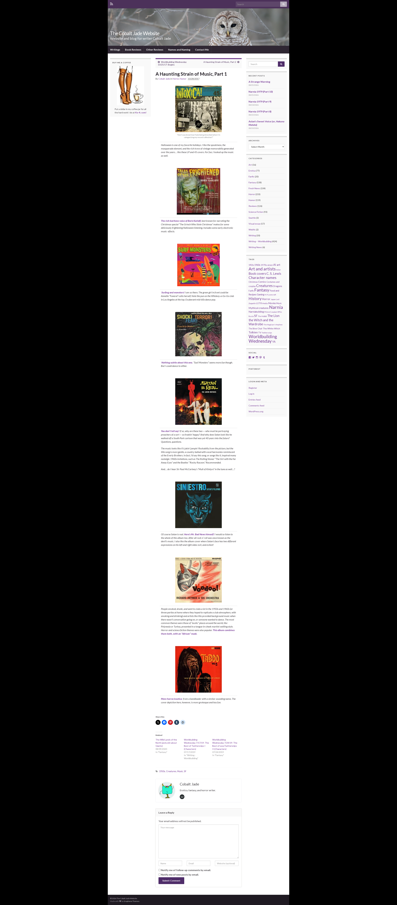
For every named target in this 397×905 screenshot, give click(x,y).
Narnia (276, 307)
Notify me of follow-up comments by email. (186, 870)
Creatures (171, 771)
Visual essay (255, 223)
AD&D (270, 265)
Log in (251, 393)
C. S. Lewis (273, 273)
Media (265, 303)
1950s (162, 771)
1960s (257, 265)
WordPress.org (256, 411)
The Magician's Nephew (272, 325)
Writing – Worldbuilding (260, 241)
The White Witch (271, 328)
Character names (262, 277)
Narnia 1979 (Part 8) (260, 111)
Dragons (277, 286)
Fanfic (251, 176)
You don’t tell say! (170, 430)
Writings (115, 49)
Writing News (255, 247)
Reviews (253, 206)
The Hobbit (262, 316)
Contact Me (202, 49)
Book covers (257, 273)
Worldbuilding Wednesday (263, 339)
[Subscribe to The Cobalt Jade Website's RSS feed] (111, 3)
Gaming (260, 294)
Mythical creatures (259, 307)
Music (180, 771)
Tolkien (253, 332)
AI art (276, 264)
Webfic (252, 229)
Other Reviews (154, 49)
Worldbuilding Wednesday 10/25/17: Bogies (172, 63)
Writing (252, 235)
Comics (262, 281)
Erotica (252, 170)
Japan (273, 299)
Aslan (278, 270)
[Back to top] (390, 898)
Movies (272, 303)
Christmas (253, 282)
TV (259, 332)
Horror (176, 78)
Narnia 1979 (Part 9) (260, 101)
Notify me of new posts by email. (180, 874)
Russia (251, 316)
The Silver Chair (255, 328)
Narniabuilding (256, 311)
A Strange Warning (259, 81)
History (255, 298)
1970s (264, 265)
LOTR (259, 303)
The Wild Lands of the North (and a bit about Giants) (166, 742)
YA (274, 341)
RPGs (280, 312)
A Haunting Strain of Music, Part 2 (219, 62)
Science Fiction (256, 212)
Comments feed (256, 405)
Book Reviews (133, 49)
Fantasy (252, 182)
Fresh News (254, 188)
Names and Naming (179, 49)
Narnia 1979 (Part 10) (261, 91)
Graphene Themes (131, 901)
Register (253, 388)
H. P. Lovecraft (270, 295)
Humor (183, 78)
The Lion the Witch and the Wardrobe (264, 320)
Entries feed (255, 399)
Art (250, 164)
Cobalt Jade (164, 78)
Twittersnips (267, 333)
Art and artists (262, 268)
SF (185, 771)
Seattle (252, 217)
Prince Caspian (270, 312)
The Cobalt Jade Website (134, 33)
